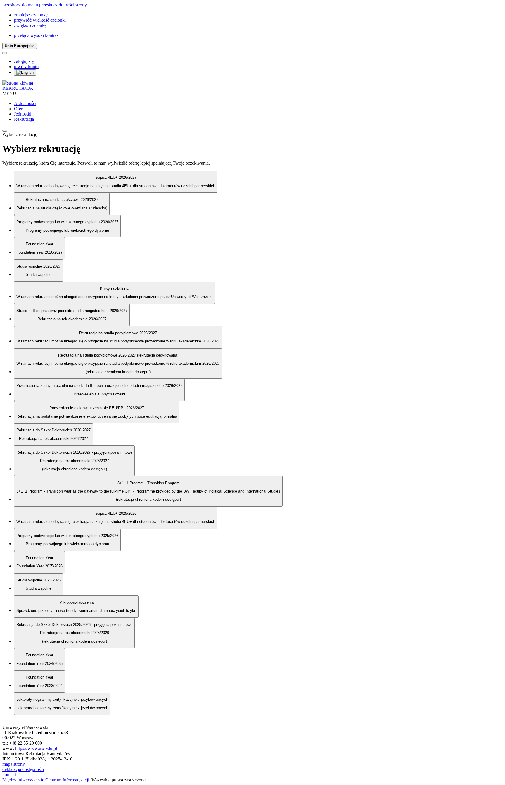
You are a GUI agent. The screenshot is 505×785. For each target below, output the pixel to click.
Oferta (20, 108)
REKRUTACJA (17, 88)
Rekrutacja (24, 119)
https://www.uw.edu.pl (36, 748)
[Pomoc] (4, 53)
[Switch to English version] (25, 72)
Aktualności (25, 103)
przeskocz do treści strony (63, 4)
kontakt (9, 774)
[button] (31, 14)
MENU (9, 93)
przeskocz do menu (20, 4)
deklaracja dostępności (23, 769)
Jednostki (22, 113)
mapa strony (13, 764)
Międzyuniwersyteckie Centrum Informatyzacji (45, 779)
